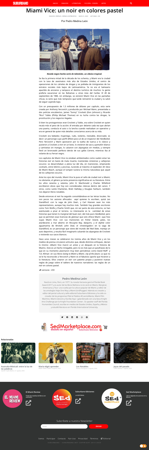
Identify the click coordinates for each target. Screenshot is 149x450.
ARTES (103, 3)
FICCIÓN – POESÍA (91, 3)
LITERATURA (76, 3)
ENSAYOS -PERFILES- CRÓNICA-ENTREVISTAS (62, 16)
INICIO (55, 3)
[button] (131, 3)
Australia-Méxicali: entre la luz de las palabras (16, 367)
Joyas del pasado (121, 366)
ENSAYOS (65, 3)
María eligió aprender (49, 366)
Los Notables (82, 366)
